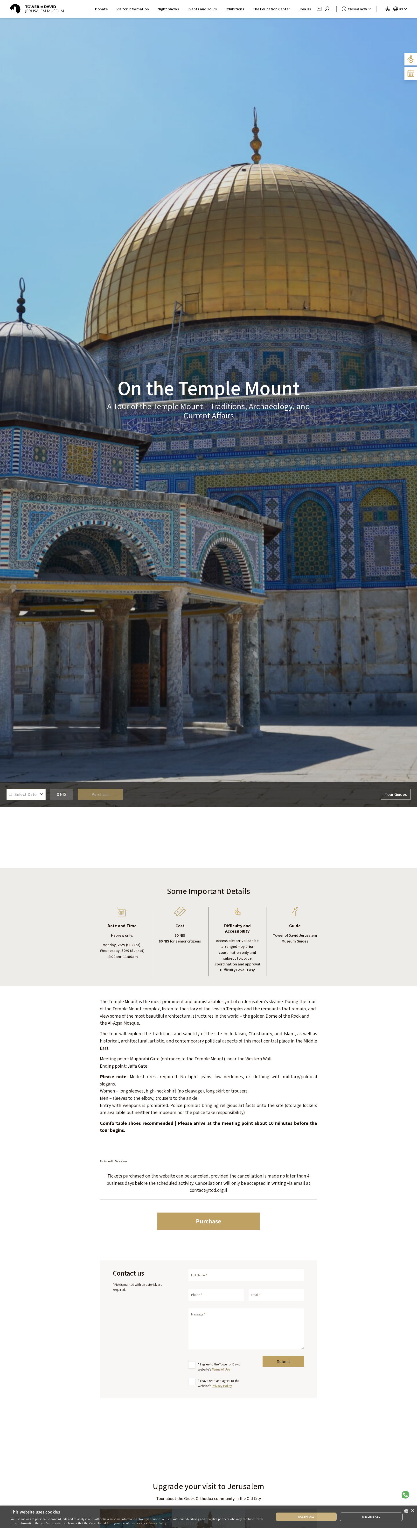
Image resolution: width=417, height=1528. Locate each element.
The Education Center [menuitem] (271, 9)
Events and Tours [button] (202, 9)
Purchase (208, 1221)
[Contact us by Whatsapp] (405, 1495)
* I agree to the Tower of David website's (219, 1367)
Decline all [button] (371, 1516)
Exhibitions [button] (234, 9)
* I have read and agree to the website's (218, 1383)
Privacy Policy (222, 1385)
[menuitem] (387, 9)
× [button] (412, 1511)
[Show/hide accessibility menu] (410, 59)
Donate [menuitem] (101, 9)
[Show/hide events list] (410, 73)
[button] (319, 9)
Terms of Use (221, 1369)
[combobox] (406, 1511)
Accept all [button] (306, 1516)
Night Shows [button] (168, 9)
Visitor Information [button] (133, 9)
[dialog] (208, 1517)
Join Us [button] (305, 9)
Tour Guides (396, 794)
